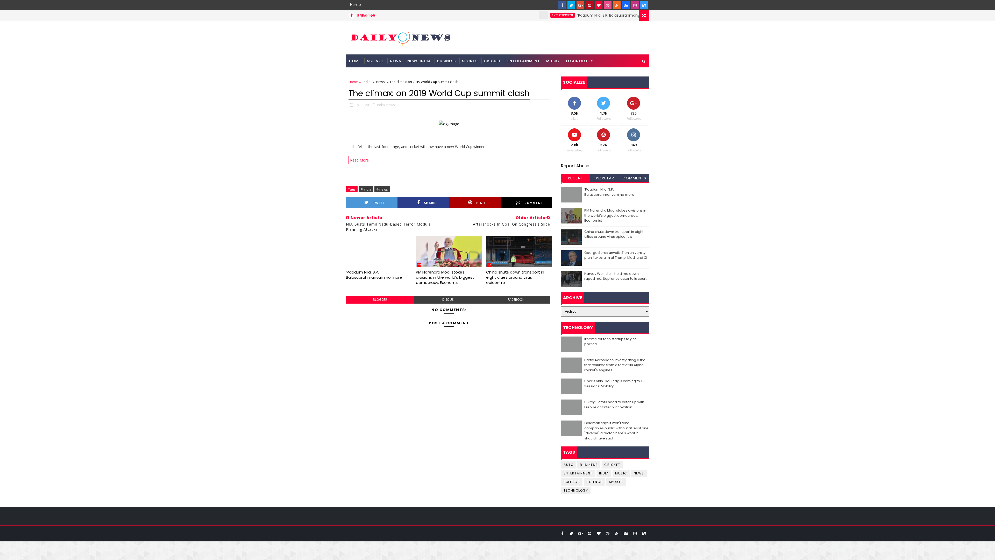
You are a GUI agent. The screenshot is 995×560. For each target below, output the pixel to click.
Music (552, 61)
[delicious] (644, 5)
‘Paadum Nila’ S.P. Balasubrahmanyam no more (599, 15)
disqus (447, 299)
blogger (380, 299)
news (380, 81)
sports (616, 482)
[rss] (617, 5)
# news (382, 189)
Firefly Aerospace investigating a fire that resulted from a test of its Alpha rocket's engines (614, 365)
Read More (359, 160)
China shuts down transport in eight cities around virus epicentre (515, 277)
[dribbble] (608, 5)
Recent (576, 178)
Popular (605, 178)
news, (391, 104)
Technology (579, 61)
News (395, 61)
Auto (568, 465)
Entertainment (523, 61)
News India (419, 61)
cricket (612, 465)
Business (446, 61)
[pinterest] (589, 5)
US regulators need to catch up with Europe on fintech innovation (614, 405)
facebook (516, 299)
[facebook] (562, 5)
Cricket (492, 61)
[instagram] (635, 5)
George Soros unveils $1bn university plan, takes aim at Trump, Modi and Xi (615, 255)
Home (355, 4)
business (589, 465)
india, (381, 104)
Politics (572, 482)
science (375, 61)
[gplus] (580, 5)
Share (429, 203)
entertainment (542, 15)
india (367, 81)
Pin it (481, 203)
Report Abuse (575, 166)
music (621, 473)
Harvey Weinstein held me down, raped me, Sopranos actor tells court (615, 276)
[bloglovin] (598, 5)
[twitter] (571, 5)
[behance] (626, 5)
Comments (634, 178)
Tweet (379, 203)
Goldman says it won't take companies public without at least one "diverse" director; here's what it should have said (616, 431)
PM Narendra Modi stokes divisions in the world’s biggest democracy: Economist (445, 277)
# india (366, 189)
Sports (470, 61)
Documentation (367, 73)
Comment (533, 203)
